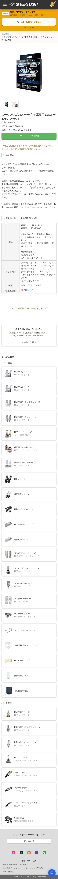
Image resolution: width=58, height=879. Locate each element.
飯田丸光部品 (8, 872)
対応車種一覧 (9, 218)
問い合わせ (29, 841)
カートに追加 (31, 136)
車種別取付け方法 (29, 218)
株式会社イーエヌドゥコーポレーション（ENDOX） (24, 868)
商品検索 (5, 34)
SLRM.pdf (28, 290)
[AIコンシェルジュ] (52, 873)
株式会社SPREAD (10, 865)
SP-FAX (23, 865)
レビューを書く (29, 342)
